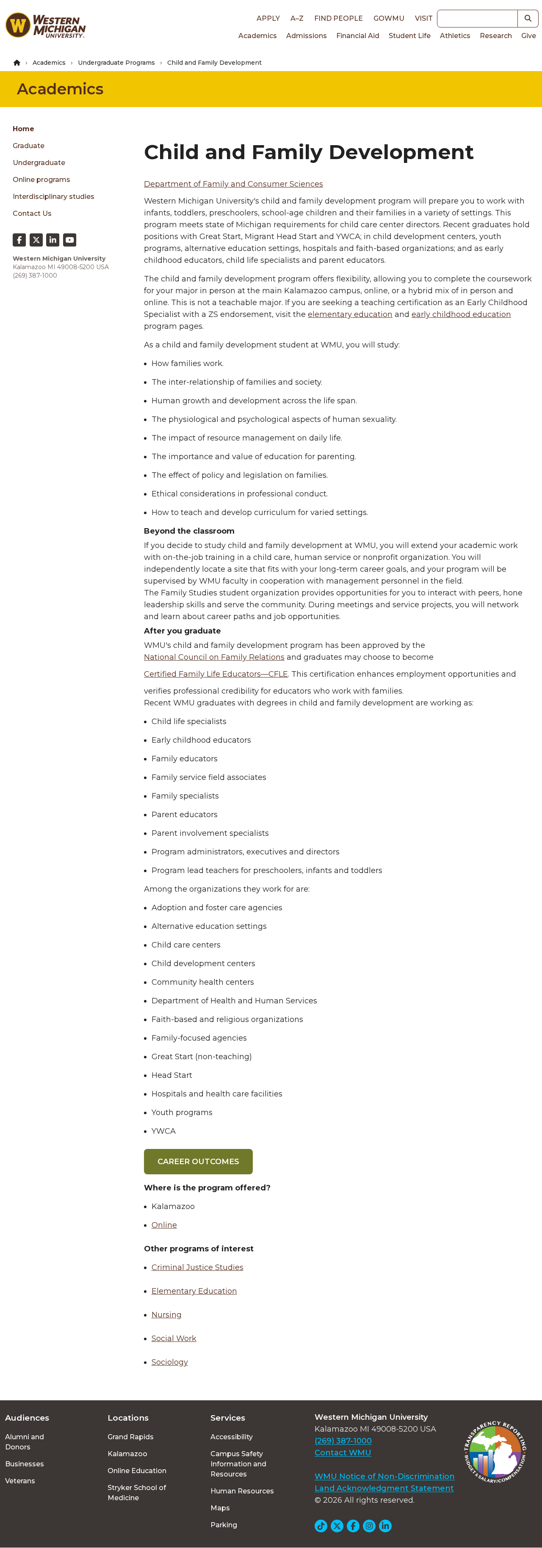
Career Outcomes (198, 1161)
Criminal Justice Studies (197, 1267)
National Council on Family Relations (214, 657)
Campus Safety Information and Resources (238, 1464)
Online (164, 1225)
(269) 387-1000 (343, 1441)
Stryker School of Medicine (137, 1493)
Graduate (28, 146)
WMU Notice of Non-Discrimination (385, 1476)
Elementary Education (194, 1291)
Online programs (41, 180)
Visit (424, 18)
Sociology (170, 1362)
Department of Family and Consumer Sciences (233, 184)
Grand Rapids (131, 1437)
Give (528, 36)
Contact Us (32, 213)
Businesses (24, 1464)
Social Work (174, 1338)
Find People (338, 18)
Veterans (20, 1481)
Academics (257, 36)
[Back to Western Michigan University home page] (45, 27)
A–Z (297, 18)
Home (23, 129)
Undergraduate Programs (116, 62)
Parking (223, 1525)
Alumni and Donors (24, 1442)
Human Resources (242, 1491)
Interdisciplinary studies (53, 197)
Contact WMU (343, 1452)
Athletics (455, 36)
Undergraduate (39, 163)
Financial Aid (357, 36)
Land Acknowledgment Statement (384, 1488)
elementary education (350, 314)
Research (496, 36)
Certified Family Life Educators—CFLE (216, 674)
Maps (220, 1508)
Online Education (137, 1471)
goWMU (388, 18)
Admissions (306, 36)
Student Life (410, 36)
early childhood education (461, 314)
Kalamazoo (127, 1454)
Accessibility (231, 1437)
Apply (268, 18)
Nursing (167, 1314)
